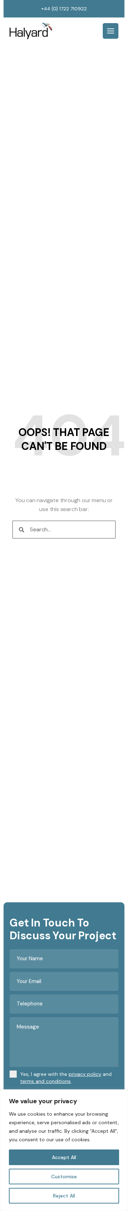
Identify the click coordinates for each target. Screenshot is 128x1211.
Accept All (64, 1157)
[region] (64, 1150)
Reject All (64, 1196)
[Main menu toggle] (111, 31)
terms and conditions (45, 1081)
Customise (64, 1176)
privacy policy (85, 1074)
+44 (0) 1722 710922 (64, 8)
